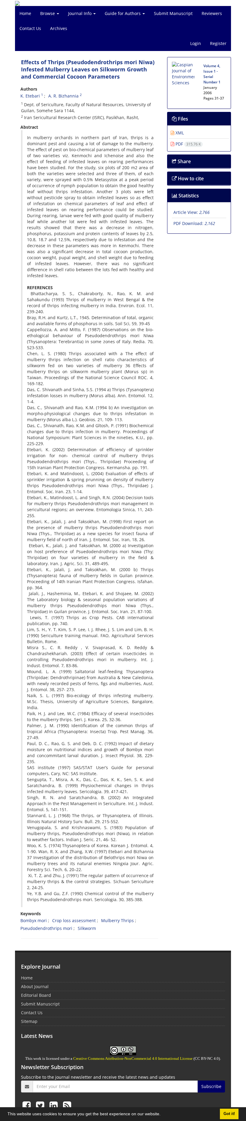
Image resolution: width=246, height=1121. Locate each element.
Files (182, 118)
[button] (163, 1115)
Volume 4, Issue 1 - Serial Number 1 (211, 74)
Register (218, 43)
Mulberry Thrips (117, 920)
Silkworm (87, 928)
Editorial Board (36, 995)
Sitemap (29, 1021)
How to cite (190, 178)
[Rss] (67, 1105)
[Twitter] (41, 1105)
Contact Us (30, 28)
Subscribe (211, 1086)
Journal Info (80, 13)
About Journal (35, 986)
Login (195, 43)
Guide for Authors (123, 13)
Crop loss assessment (74, 920)
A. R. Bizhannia (63, 96)
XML (179, 133)
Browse (48, 13)
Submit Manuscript (173, 13)
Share (183, 161)
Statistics (188, 195)
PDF (187, 144)
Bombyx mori (33, 920)
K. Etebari (30, 96)
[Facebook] (27, 1105)
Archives (58, 28)
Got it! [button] (229, 1114)
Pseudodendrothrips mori (46, 928)
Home (25, 13)
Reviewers (212, 13)
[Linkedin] (55, 1105)
